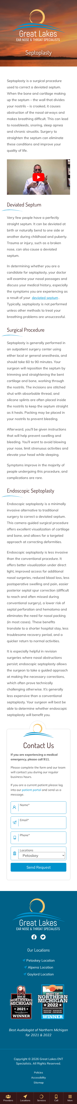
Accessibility (38, 1077)
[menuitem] (8, 1098)
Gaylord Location (40, 974)
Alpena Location (40, 967)
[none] (8, 1098)
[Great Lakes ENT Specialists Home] (38, 23)
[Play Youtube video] (38, 177)
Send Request (39, 867)
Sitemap (39, 1082)
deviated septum (45, 298)
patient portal (31, 790)
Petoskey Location (40, 960)
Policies (38, 1072)
